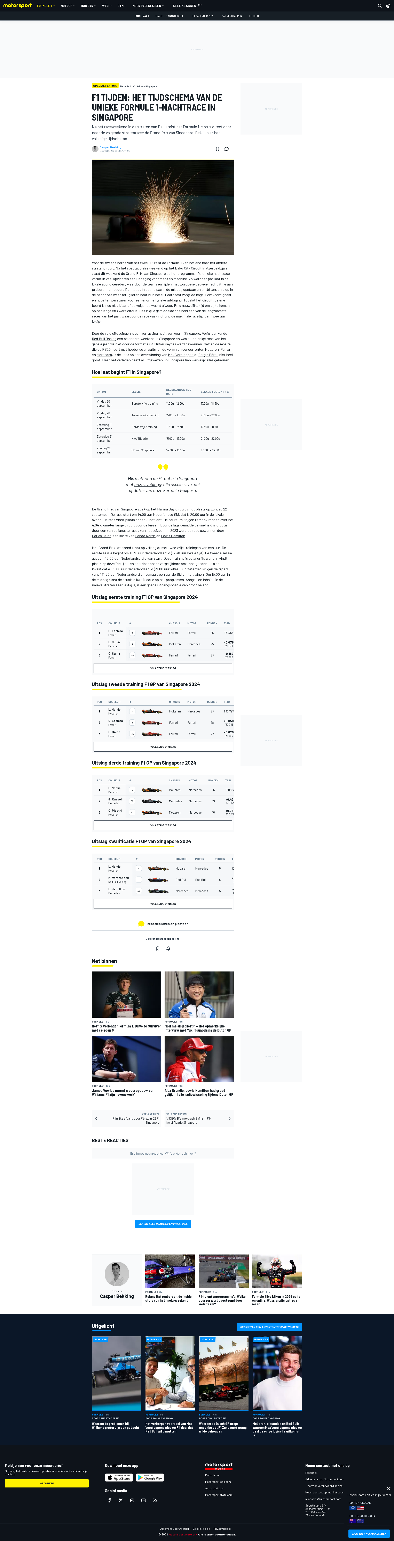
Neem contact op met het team (324, 1492)
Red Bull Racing (104, 338)
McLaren (212, 349)
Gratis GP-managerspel (170, 16)
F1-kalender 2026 (203, 16)
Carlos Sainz (101, 535)
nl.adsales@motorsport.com (323, 1499)
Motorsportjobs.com (218, 1481)
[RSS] (155, 1500)
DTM (121, 6)
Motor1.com (212, 1475)
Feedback (311, 1472)
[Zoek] (380, 6)
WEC (105, 6)
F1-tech (254, 16)
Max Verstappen (232, 16)
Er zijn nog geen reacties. (163, 1153)
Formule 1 (44, 6)
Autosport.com (214, 1488)
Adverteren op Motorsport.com (324, 1479)
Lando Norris (145, 535)
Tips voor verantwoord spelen (323, 1485)
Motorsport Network (183, 1534)
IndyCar (87, 6)
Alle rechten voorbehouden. (217, 1534)
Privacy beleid (222, 1528)
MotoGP (66, 6)
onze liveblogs (147, 484)
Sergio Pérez (208, 354)
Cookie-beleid (201, 1528)
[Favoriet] (217, 149)
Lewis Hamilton (173, 535)
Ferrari (226, 349)
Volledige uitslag (163, 668)
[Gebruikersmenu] (388, 6)
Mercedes (104, 354)
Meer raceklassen (147, 6)
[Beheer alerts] (168, 948)
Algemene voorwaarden (175, 1528)
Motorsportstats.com (219, 1494)
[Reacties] (228, 149)
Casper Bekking (110, 147)
